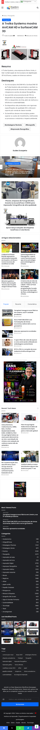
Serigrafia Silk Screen (9, 596)
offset (4, 581)
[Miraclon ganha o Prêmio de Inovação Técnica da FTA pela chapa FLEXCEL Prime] (10, 274)
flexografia (31, 125)
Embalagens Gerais (9, 548)
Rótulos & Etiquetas (9, 593)
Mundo (5, 575)
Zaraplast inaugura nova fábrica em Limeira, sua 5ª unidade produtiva (26, 312)
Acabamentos (7, 539)
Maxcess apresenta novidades (25, 331)
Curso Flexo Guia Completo (20, 360)
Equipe (18, 722)
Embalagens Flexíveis (12, 163)
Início (5, 15)
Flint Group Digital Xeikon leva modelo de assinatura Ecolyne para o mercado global (29, 428)
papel (25, 668)
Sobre (13, 722)
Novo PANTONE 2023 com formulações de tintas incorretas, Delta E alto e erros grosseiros (25, 323)
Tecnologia (6, 605)
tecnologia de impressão (20, 674)
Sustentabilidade (8, 602)
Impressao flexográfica (10, 566)
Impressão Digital (8, 563)
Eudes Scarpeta (9, 35)
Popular (6, 304)
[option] (20, 167)
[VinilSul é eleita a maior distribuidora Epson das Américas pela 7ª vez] (29, 456)
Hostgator (21, 719)
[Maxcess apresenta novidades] (7, 334)
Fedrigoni (20, 658)
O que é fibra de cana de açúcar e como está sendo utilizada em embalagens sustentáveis (25, 342)
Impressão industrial (9, 572)
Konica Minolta (19, 664)
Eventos (5, 551)
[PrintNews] (12, 7)
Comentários (32, 304)
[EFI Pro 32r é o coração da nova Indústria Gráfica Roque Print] (7, 352)
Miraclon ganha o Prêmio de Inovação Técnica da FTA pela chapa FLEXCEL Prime (9, 284)
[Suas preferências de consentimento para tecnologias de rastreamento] (36, 726)
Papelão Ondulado (8, 587)
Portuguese (27, 1)
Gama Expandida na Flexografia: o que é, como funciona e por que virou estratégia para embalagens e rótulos (28, 259)
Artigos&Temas (7, 542)
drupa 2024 (19, 654)
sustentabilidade (7, 674)
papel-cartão (7, 584)
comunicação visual (8, 654)
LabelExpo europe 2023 (9, 668)
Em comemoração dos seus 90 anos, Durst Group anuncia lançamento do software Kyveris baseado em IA (10, 468)
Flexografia (11, 15)
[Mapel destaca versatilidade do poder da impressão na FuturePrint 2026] (33, 632)
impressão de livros (9, 560)
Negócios (5, 578)
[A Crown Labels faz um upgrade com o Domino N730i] (7, 624)
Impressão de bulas (9, 557)
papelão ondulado (7, 671)
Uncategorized (7, 611)
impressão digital (7, 661)
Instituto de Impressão (11, 716)
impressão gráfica (7, 664)
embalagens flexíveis (14, 125)
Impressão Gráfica (8, 569)
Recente (18, 304)
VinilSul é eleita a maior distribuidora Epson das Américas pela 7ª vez (29, 466)
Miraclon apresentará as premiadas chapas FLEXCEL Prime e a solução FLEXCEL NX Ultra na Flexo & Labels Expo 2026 (19, 172)
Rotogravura (6, 590)
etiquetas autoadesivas (9, 658)
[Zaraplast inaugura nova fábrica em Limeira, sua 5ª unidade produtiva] (7, 313)
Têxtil (4, 608)
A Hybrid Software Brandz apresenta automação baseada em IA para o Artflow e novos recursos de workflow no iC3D (9, 259)
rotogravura (18, 671)
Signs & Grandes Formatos (11, 599)
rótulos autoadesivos (29, 671)
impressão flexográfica (20, 129)
